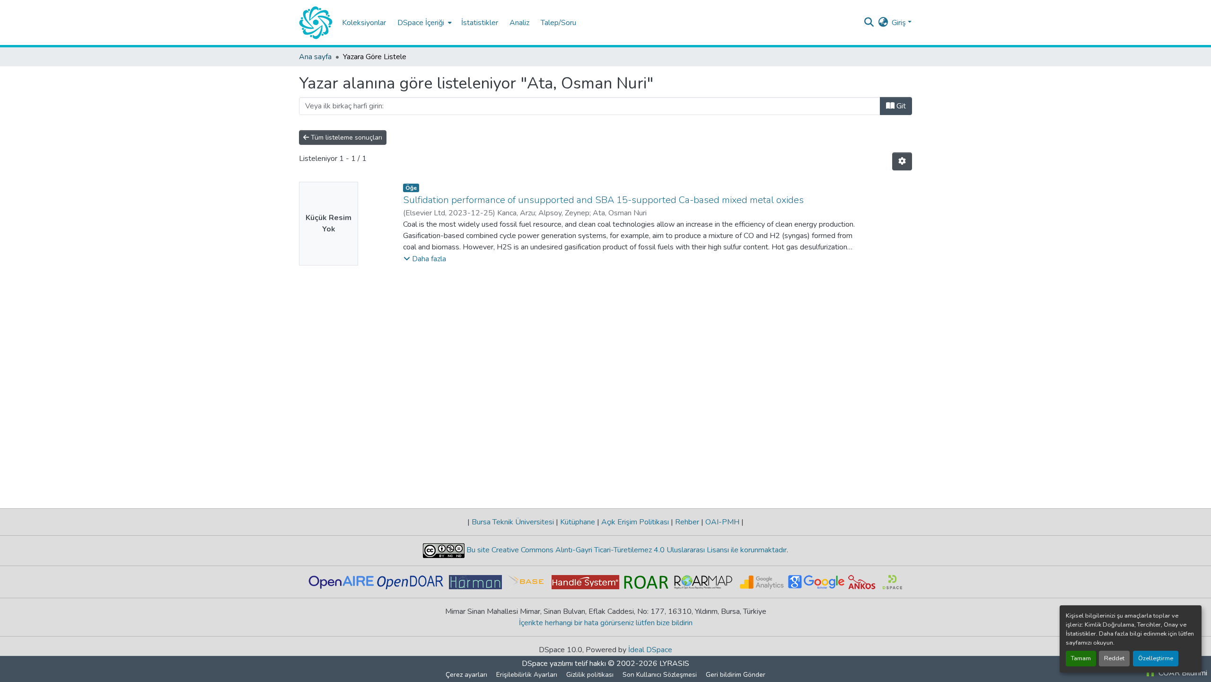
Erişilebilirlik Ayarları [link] (526, 674)
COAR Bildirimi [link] (1182, 673)
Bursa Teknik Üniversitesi (513, 522)
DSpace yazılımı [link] (547, 663)
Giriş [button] (900, 23)
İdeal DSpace (650, 650)
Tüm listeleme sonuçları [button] (345, 137)
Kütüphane (577, 522)
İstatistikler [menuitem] (479, 23)
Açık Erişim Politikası (635, 522)
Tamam (1081, 658)
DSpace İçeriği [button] (420, 23)
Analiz (519, 23)
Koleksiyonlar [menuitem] (364, 23)
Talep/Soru (558, 23)
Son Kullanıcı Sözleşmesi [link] (660, 674)
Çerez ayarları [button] (466, 674)
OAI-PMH (722, 522)
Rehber (687, 522)
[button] (316, 22)
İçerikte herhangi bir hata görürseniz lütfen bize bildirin (606, 623)
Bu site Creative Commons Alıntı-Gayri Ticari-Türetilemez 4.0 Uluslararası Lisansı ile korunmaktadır (626, 550)
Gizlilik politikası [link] (590, 674)
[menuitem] (423, 22)
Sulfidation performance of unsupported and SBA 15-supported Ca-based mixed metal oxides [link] (603, 200)
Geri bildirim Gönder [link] (735, 674)
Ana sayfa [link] (315, 57)
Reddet (1114, 658)
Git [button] (900, 106)
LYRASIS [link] (674, 663)
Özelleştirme (1155, 658)
